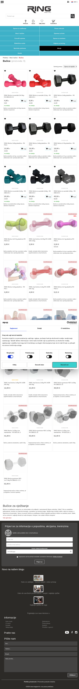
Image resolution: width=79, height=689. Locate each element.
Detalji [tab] (39, 328)
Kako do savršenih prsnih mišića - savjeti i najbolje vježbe (38, 593)
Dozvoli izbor (39, 365)
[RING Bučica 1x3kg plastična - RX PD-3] (65, 319)
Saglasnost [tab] (14, 328)
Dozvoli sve (64, 365)
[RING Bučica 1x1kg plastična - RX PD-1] (15, 271)
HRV (75, 2)
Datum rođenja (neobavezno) (39, 548)
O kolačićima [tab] (65, 328)
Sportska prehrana (20, 48)
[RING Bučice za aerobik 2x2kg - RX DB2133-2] (15, 175)
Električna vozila (19, 43)
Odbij (14, 365)
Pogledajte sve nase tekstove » (38, 613)
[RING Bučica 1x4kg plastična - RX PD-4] (65, 79)
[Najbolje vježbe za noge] (38, 600)
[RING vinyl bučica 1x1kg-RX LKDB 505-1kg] (40, 271)
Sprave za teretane (59, 38)
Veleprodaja (9, 627)
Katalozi (44, 625)
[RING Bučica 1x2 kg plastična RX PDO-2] (65, 271)
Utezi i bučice (19, 33)
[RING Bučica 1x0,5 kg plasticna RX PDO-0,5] (15, 223)
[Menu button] (2, 2)
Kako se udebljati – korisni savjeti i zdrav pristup (38, 582)
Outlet (20, 53)
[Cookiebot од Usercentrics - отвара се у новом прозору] (68, 322)
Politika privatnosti (57, 556)
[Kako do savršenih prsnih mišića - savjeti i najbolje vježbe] (38, 589)
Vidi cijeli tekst (7, 518)
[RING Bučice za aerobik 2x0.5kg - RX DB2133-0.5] (15, 79)
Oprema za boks (59, 33)
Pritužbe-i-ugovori (47, 627)
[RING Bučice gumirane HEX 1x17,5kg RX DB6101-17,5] (15, 463)
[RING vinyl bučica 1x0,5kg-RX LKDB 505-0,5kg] (40, 223)
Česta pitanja (46, 623)
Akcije (59, 48)
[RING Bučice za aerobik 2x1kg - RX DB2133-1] (40, 79)
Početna (5, 57)
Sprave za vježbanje (19, 28)
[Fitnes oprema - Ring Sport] (39, 9)
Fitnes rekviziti (59, 28)
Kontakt (8, 625)
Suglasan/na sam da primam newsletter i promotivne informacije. (40, 556)
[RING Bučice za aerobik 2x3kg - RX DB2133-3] (40, 175)
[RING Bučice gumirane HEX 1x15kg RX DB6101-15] (40, 415)
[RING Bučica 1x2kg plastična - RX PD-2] (15, 319)
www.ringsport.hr (35, 686)
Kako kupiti (9, 621)
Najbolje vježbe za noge (38, 605)
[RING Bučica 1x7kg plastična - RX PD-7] (65, 127)
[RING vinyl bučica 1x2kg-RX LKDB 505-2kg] (40, 319)
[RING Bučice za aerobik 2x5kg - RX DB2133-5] (65, 175)
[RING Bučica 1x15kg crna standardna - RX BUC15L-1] (65, 415)
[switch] (30, 356)
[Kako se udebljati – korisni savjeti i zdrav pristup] (38, 578)
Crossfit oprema (19, 38)
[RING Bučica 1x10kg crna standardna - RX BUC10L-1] (15, 415)
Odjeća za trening (59, 43)
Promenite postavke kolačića (46, 681)
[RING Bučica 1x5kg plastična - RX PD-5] (15, 127)
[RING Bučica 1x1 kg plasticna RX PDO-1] (65, 223)
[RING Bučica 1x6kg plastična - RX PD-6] (40, 127)
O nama (8, 623)
